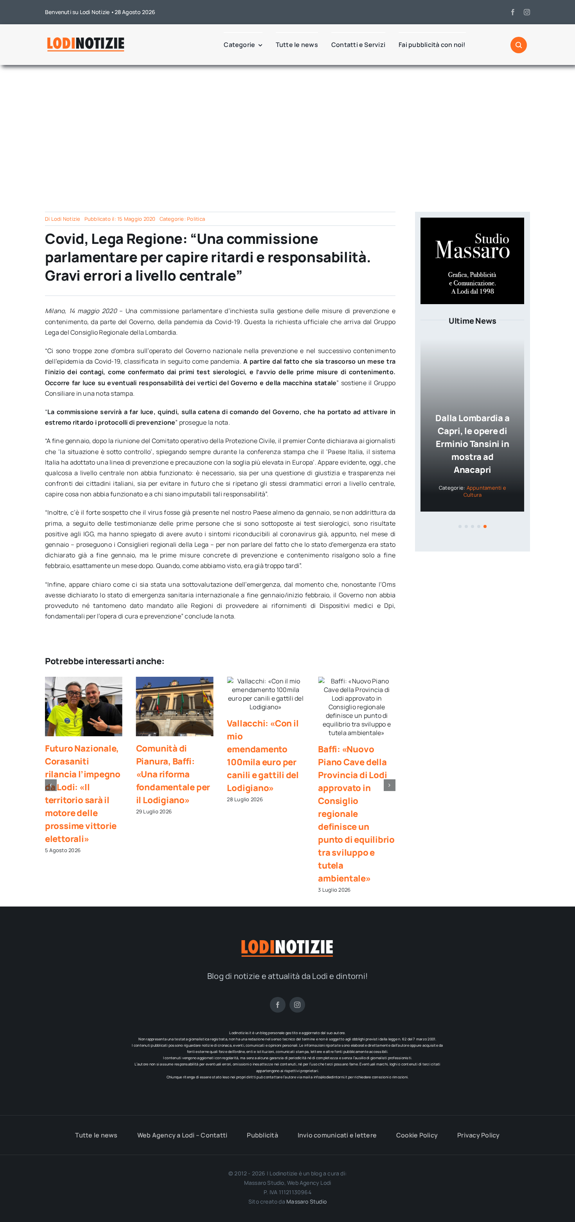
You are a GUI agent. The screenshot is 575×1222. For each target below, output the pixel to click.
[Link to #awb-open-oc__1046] (518, 45)
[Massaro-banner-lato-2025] (472, 220)
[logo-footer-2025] (287, 941)
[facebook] (513, 12)
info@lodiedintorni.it (330, 1077)
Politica (196, 218)
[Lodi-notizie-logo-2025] (86, 38)
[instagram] (527, 12)
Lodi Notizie (66, 218)
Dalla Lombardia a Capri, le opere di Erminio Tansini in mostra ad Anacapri (472, 444)
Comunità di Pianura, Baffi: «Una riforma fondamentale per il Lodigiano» (173, 774)
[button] (51, 785)
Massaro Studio (306, 1201)
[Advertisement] (287, 135)
